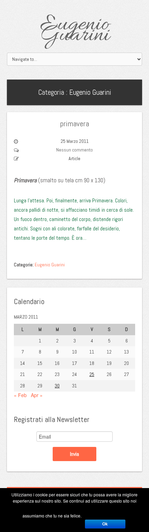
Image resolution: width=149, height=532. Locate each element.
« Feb (20, 395)
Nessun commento (74, 150)
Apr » (37, 395)
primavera (74, 123)
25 (91, 374)
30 (57, 386)
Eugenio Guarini (74, 30)
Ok (105, 524)
